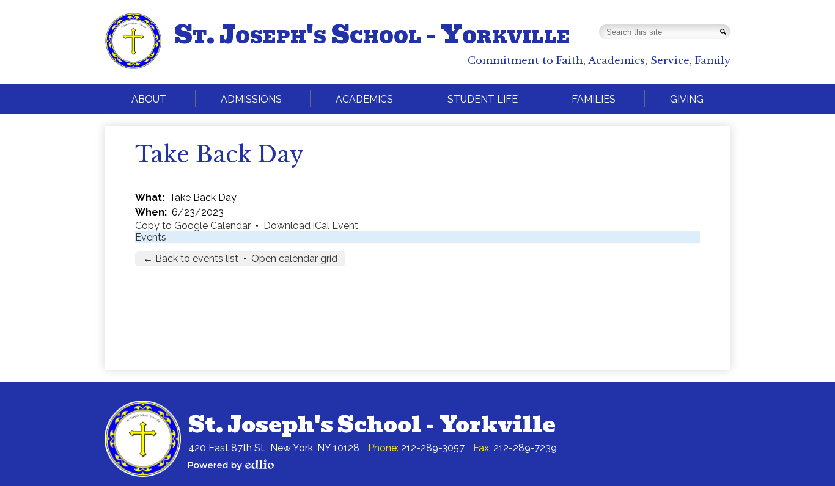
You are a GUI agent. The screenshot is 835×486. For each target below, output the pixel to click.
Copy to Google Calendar (193, 225)
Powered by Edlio (231, 465)
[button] (148, 99)
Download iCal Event (310, 225)
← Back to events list (190, 258)
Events (150, 237)
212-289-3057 (433, 448)
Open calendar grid (294, 258)
